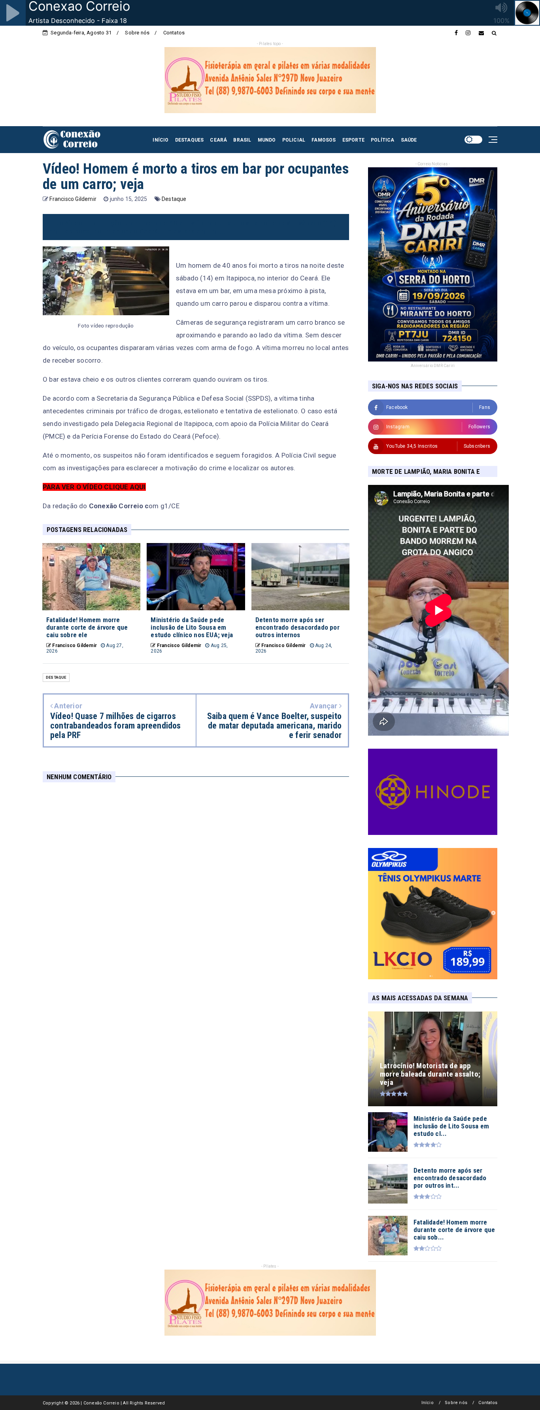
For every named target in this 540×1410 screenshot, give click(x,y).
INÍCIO (160, 140)
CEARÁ (218, 140)
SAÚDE (409, 140)
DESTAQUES (189, 140)
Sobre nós (137, 33)
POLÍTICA (383, 140)
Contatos (174, 33)
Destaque (174, 199)
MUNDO (267, 140)
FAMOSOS (324, 140)
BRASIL (242, 140)
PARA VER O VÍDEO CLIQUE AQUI (94, 487)
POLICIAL (294, 140)
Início (427, 1403)
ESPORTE (353, 140)
